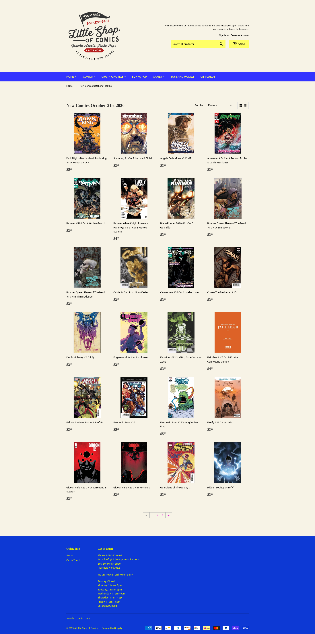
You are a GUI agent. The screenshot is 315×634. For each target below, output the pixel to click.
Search (70, 555)
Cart (241, 43)
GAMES (157, 76)
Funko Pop (139, 76)
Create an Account (240, 35)
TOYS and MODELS (183, 76)
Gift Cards (208, 76)
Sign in (222, 35)
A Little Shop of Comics (86, 628)
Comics (88, 76)
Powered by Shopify (112, 628)
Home (70, 76)
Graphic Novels (113, 76)
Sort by (199, 105)
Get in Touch (73, 560)
